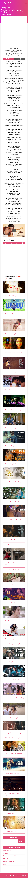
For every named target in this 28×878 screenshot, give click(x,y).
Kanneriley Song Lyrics (11, 446)
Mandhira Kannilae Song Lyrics (13, 502)
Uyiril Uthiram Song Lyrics (12, 773)
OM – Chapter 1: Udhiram (10, 856)
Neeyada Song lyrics (10, 545)
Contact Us (23, 875)
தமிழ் (19, 58)
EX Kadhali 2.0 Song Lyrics (12, 372)
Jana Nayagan (7, 850)
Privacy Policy (14, 875)
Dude (4, 864)
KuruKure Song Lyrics (11, 464)
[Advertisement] (14, 32)
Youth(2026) (6, 858)
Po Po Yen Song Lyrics (11, 621)
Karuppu (5, 853)
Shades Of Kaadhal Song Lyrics (13, 680)
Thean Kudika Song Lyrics (12, 718)
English (8, 58)
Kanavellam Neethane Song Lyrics (14, 410)
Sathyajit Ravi (5, 7)
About (7, 875)
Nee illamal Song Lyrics (11, 540)
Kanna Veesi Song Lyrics (11, 428)
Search (21, 841)
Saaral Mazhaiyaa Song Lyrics (13, 644)
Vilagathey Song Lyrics (11, 831)
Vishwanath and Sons (9, 861)
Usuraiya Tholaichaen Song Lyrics (14, 733)
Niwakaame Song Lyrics (11, 603)
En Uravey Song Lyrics (11, 334)
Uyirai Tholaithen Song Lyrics (13, 738)
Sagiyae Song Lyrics (10, 662)
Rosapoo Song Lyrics (10, 639)
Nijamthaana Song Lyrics (11, 585)
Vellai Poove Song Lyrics (11, 813)
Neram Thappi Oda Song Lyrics (13, 570)
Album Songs (6, 14)
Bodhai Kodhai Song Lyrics (12, 296)
